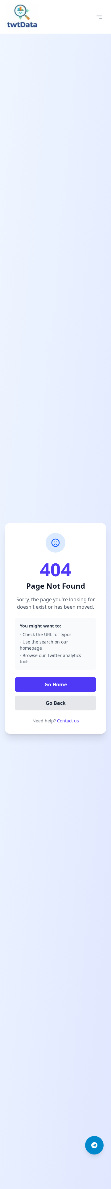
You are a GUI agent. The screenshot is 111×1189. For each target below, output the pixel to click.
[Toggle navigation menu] (99, 17)
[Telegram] (94, 1145)
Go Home (55, 684)
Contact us (68, 721)
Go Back (56, 703)
